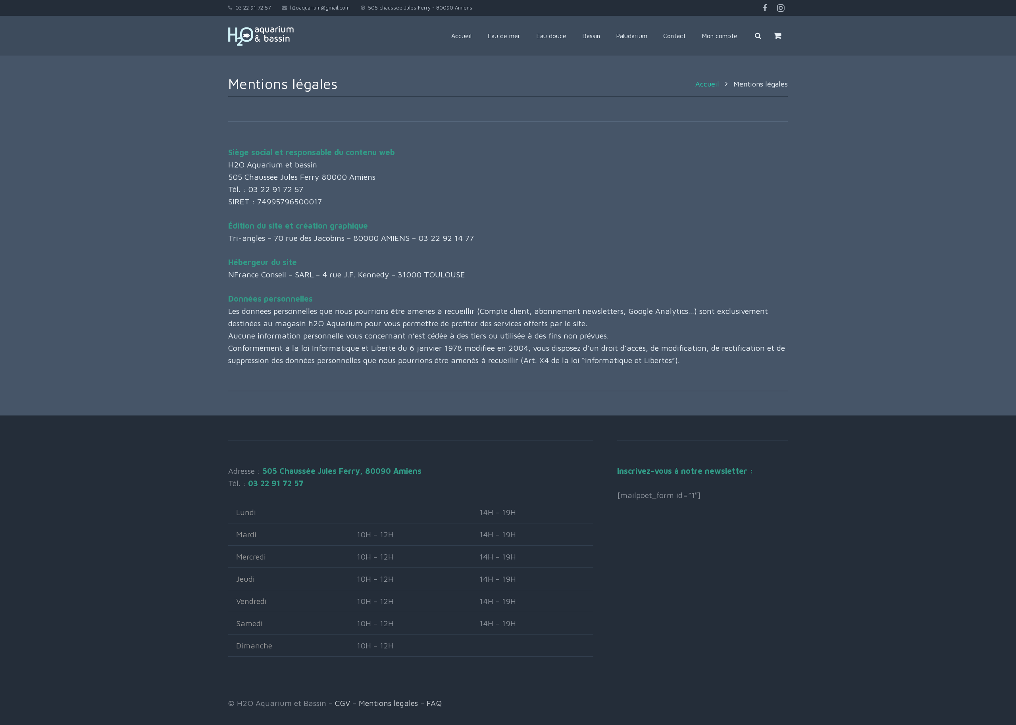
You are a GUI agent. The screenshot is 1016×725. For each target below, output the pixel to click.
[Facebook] (765, 8)
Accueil (707, 84)
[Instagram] (781, 8)
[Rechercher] (758, 36)
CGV (342, 703)
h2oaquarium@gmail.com (320, 7)
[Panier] (778, 36)
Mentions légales (388, 703)
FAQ (434, 703)
